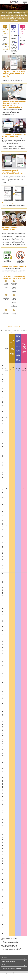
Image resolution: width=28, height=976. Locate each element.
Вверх (13, 972)
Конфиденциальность (7, 964)
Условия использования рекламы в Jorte (11, 968)
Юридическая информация (8, 961)
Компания (4, 957)
